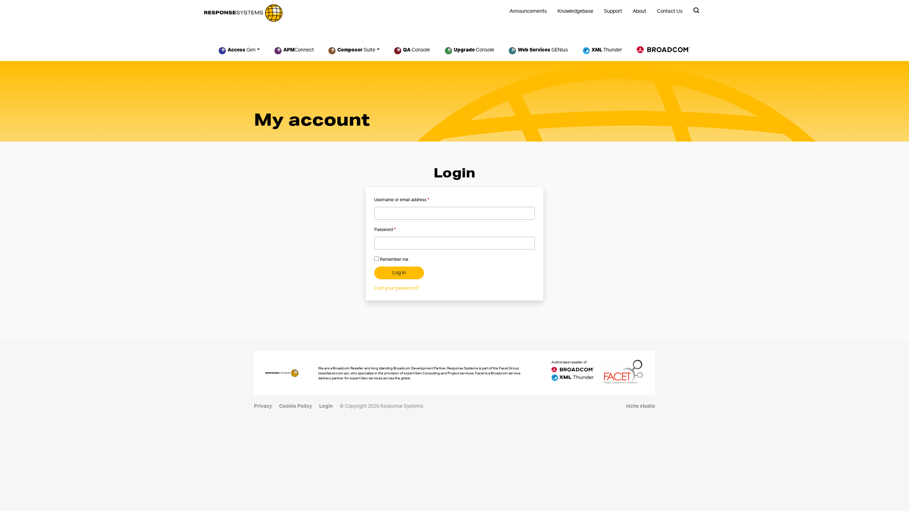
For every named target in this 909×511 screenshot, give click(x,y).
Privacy (263, 406)
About (639, 11)
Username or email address (401, 200)
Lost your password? (396, 288)
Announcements (528, 11)
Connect (298, 50)
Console (416, 50)
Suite (356, 50)
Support (613, 11)
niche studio (640, 406)
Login (326, 406)
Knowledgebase (575, 11)
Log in (399, 272)
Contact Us (669, 11)
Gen (242, 50)
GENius (543, 50)
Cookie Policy (295, 406)
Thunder (607, 50)
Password (385, 229)
